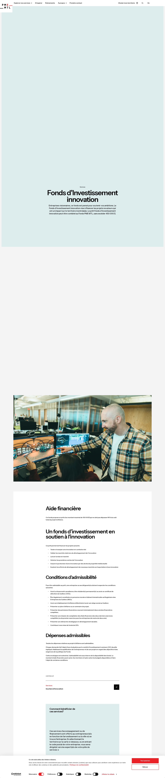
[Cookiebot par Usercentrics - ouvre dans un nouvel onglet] (16, 774)
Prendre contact (76, 3)
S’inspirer (38, 3)
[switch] (60, 774)
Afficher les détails (108, 774)
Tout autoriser (145, 760)
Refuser (145, 767)
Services (82, 187)
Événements (50, 3)
